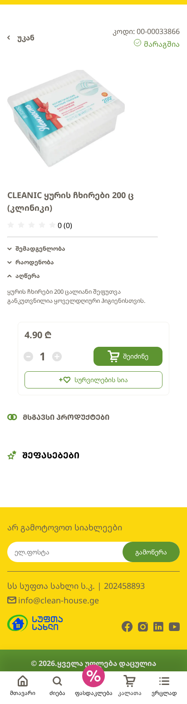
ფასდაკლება (94, 693)
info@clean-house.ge (58, 600)
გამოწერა (151, 552)
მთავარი (22, 693)
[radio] (10, 225)
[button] (82, 249)
